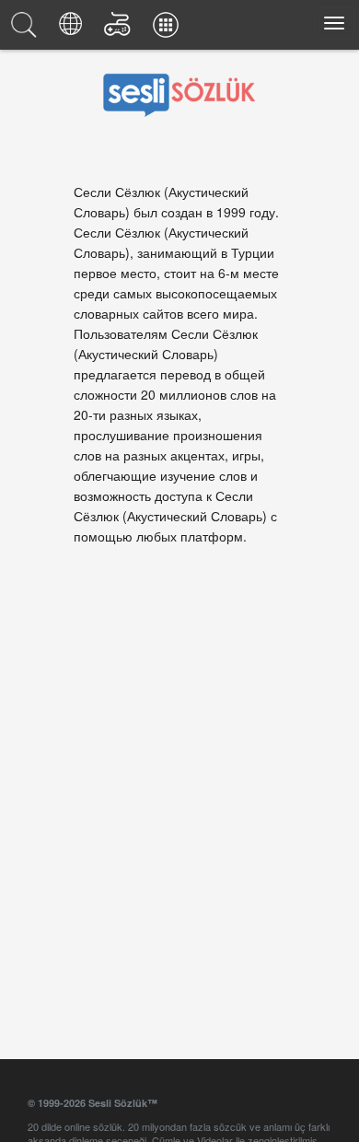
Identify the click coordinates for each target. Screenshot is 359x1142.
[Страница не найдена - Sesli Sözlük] (27, 29)
